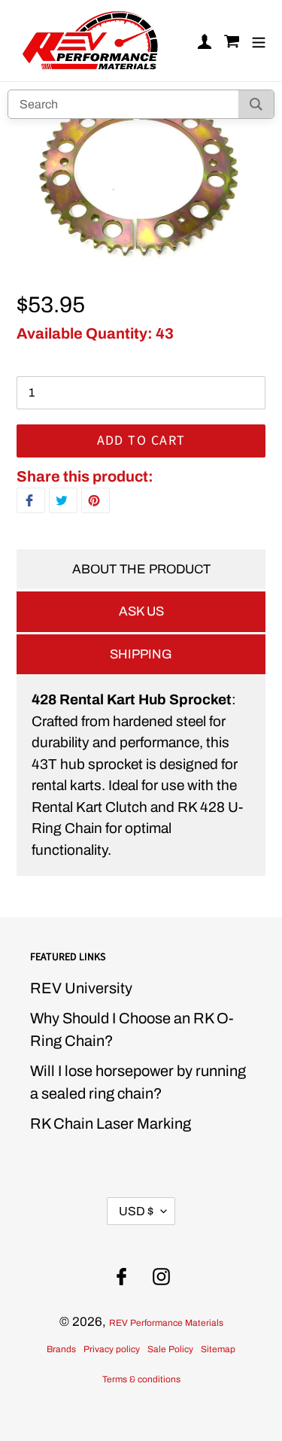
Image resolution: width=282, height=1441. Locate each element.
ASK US (141, 611)
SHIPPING (141, 654)
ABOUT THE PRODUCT (141, 569)
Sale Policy (170, 1349)
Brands (61, 1349)
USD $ (136, 1211)
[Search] (256, 104)
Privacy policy (111, 1349)
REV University (81, 988)
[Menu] (258, 41)
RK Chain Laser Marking (110, 1123)
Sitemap (218, 1349)
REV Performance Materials (166, 1323)
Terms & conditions (141, 1379)
